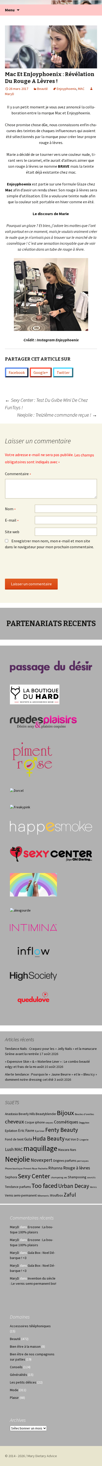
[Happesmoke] (51, 828)
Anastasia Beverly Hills (20, 1114)
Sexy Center (34, 1176)
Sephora (11, 1177)
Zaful (70, 1194)
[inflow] (33, 951)
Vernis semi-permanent (21, 1195)
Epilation (11, 1131)
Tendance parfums (18, 1187)
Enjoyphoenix (66, 88)
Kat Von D (72, 1139)
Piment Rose (30, 1168)
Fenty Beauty (61, 1129)
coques (49, 1122)
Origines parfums (64, 1161)
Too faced (44, 1185)
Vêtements (43, 1195)
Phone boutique (14, 1168)
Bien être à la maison (25, 1346)
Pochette (43, 1168)
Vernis (93, 1187)
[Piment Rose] (32, 758)
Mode (14, 1390)
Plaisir (14, 1397)
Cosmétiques (66, 1122)
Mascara (63, 1150)
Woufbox (56, 1195)
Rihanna (55, 1168)
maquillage (40, 1148)
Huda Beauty (49, 1138)
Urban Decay (73, 1185)
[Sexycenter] (51, 854)
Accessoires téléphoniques (30, 1326)
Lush (9, 1149)
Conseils (16, 1367)
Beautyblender (46, 1114)
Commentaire (18, 474)
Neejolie (17, 1159)
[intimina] (33, 927)
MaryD (14, 1227)
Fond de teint (14, 1139)
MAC (81, 88)
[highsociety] (33, 976)
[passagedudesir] (51, 666)
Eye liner (40, 1131)
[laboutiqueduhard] (34, 694)
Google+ (40, 372)
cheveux (14, 1121)
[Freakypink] (20, 807)
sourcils (91, 1177)
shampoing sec (59, 1177)
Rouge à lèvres (76, 1168)
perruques (83, 1160)
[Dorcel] (17, 790)
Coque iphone (35, 1122)
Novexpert (41, 1160)
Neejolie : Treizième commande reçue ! (57, 415)
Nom (10, 509)
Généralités (18, 1374)
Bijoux (65, 1113)
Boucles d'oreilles (84, 1114)
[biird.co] (33, 884)
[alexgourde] (20, 910)
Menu (10, 9)
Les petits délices (23, 1382)
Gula (28, 1139)
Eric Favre (26, 1130)
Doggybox (84, 1122)
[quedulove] (33, 997)
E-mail (12, 521)
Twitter (63, 372)
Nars (73, 1150)
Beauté (42, 88)
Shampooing (77, 1177)
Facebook (17, 372)
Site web (12, 531)
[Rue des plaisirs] (43, 721)
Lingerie (83, 1139)
